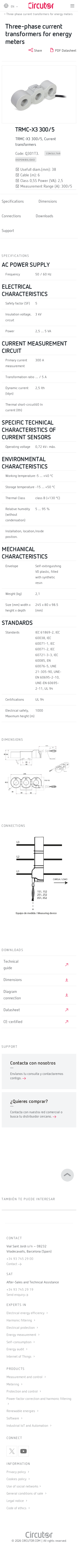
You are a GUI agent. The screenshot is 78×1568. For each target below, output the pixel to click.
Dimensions (48, 201)
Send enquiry (15, 1295)
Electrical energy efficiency (25, 1313)
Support (8, 231)
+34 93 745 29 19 (19, 1290)
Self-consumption (19, 1342)
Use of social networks (22, 1486)
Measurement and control (24, 1377)
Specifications (13, 201)
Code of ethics (16, 1508)
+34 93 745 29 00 (19, 1259)
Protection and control (22, 1391)
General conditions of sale (25, 1493)
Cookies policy (16, 1479)
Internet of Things (19, 1356)
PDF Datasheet (65, 51)
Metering (13, 1384)
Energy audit (15, 1349)
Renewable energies (21, 1411)
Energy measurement (21, 1335)
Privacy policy (16, 1472)
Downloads (44, 216)
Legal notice (15, 1501)
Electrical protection (21, 1328)
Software (13, 1418)
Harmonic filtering (19, 1320)
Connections (11, 216)
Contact (12, 1264)
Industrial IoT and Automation (27, 1426)
